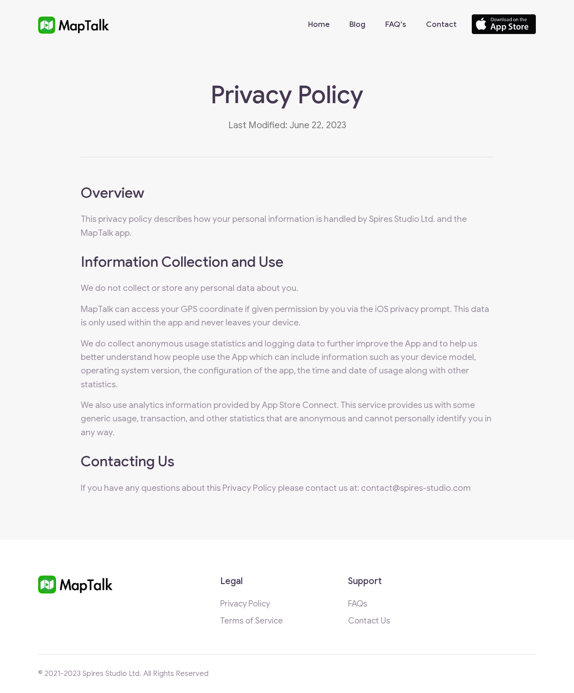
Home (319, 24)
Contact (441, 24)
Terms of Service (251, 620)
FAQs (357, 603)
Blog (357, 24)
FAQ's (395, 24)
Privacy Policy (245, 603)
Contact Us (369, 620)
